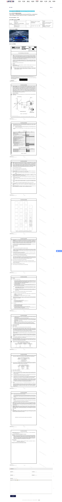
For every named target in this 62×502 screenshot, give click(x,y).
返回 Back (51, 7)
